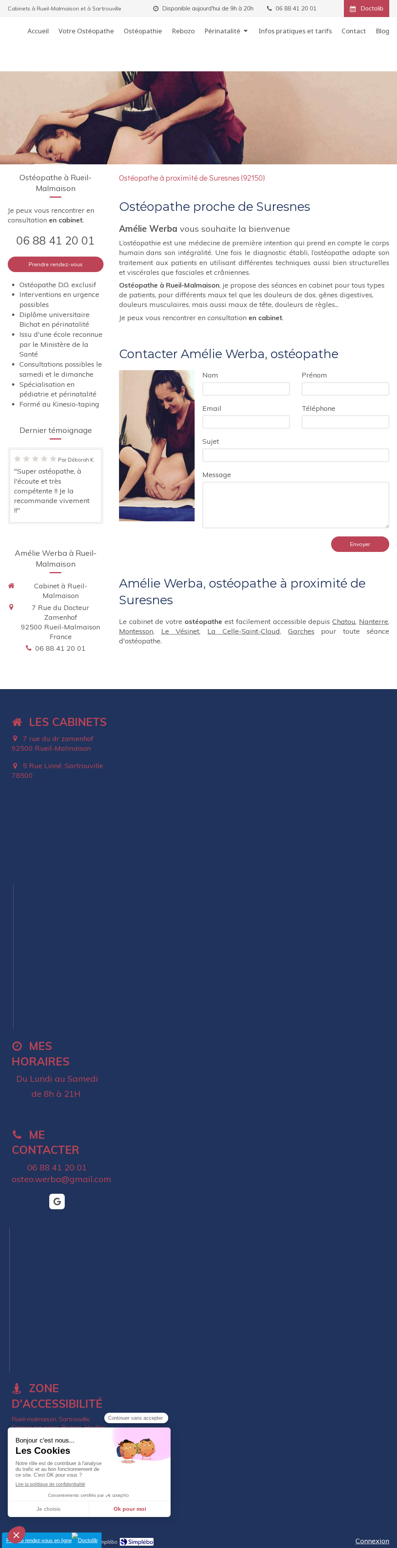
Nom (210, 375)
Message (216, 474)
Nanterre (373, 621)
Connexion (372, 1540)
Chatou (344, 621)
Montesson (136, 631)
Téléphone (318, 408)
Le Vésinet (180, 631)
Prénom (314, 375)
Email (211, 408)
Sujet (210, 441)
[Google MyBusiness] (57, 1201)
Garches (301, 631)
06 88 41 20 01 (55, 240)
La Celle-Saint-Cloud (243, 631)
